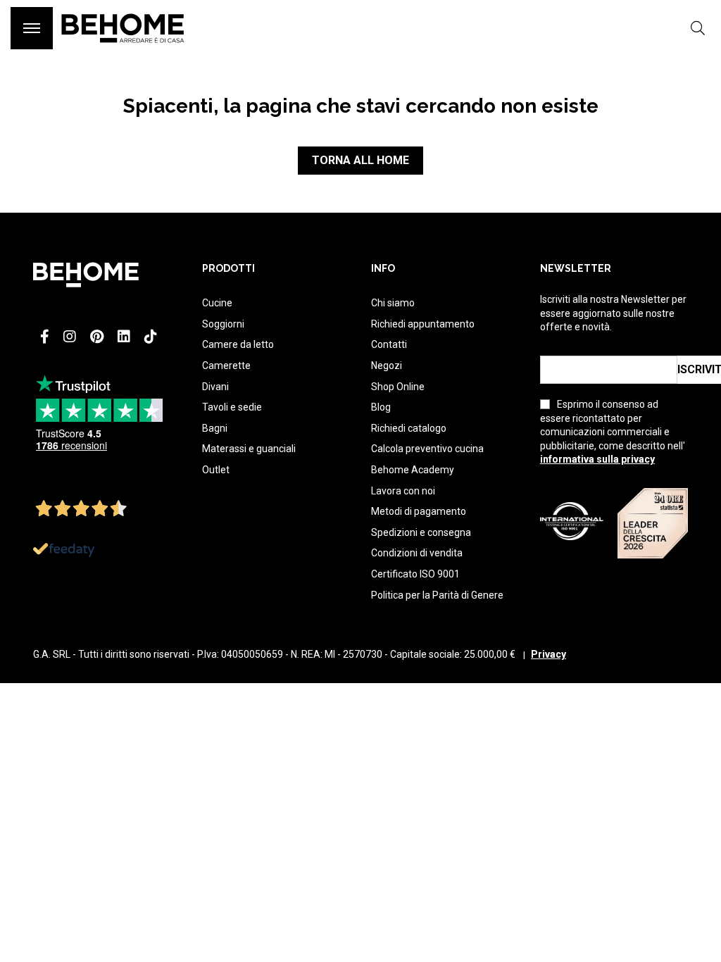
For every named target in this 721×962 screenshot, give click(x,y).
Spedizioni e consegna (421, 532)
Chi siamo (393, 302)
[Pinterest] (97, 337)
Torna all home (360, 160)
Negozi (386, 365)
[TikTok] (150, 337)
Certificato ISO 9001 (415, 574)
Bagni (214, 428)
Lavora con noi (403, 490)
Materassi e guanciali (249, 448)
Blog (381, 407)
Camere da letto (238, 344)
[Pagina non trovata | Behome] (123, 49)
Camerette (226, 365)
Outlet (216, 469)
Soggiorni (223, 324)
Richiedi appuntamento (423, 324)
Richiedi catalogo (408, 428)
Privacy (548, 654)
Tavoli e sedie (232, 407)
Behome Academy (412, 469)
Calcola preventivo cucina (427, 448)
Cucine (217, 302)
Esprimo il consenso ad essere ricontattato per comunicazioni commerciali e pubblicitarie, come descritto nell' (612, 432)
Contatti (389, 344)
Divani (215, 386)
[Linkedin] (124, 337)
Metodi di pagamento (418, 511)
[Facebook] (44, 337)
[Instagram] (69, 337)
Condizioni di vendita (417, 552)
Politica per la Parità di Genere (437, 595)
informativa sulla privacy (597, 459)
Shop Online (398, 386)
